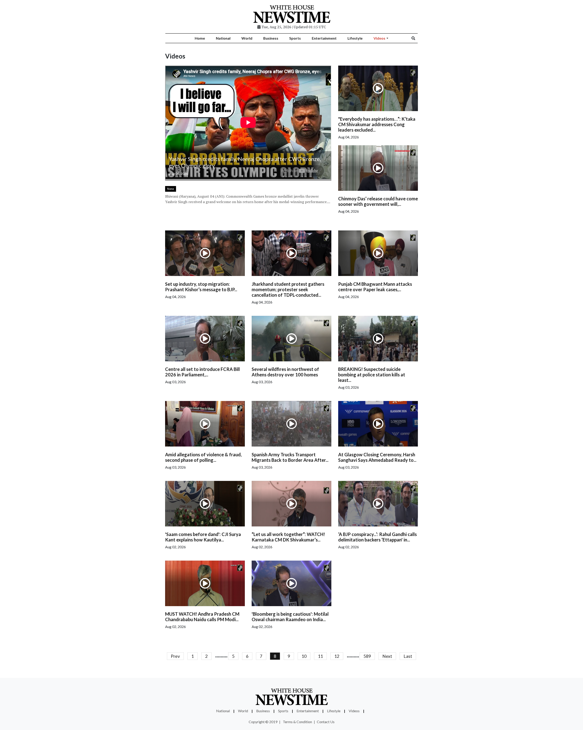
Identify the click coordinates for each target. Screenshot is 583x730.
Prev (175, 656)
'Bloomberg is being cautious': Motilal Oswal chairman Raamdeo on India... (290, 616)
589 (367, 656)
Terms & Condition (297, 722)
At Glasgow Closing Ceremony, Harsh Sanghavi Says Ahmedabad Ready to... (377, 457)
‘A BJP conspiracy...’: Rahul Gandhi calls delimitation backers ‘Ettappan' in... (377, 536)
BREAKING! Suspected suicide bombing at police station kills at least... (371, 374)
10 (304, 656)
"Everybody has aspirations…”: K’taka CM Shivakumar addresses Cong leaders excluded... (376, 124)
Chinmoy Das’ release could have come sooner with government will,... (378, 201)
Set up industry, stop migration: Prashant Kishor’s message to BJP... (201, 286)
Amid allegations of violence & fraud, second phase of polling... (203, 457)
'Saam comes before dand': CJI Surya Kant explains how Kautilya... (203, 536)
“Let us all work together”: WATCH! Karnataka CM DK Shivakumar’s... (288, 536)
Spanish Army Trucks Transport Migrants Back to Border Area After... (290, 457)
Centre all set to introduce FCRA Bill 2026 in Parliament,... (202, 371)
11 (320, 656)
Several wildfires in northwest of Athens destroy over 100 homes (285, 371)
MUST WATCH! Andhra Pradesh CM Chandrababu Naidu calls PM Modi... (202, 616)
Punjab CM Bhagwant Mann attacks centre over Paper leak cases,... (375, 286)
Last (408, 656)
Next (387, 656)
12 (336, 656)
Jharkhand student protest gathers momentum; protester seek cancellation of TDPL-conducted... (288, 289)
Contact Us (326, 722)
